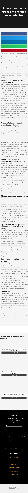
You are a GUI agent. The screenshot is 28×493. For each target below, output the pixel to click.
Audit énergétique (14, 457)
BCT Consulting (19, 449)
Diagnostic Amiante (14, 467)
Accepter (12, 490)
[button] (14, 34)
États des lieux (14, 478)
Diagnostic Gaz (14, 474)
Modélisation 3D (14, 460)
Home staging (14, 464)
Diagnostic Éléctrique (14, 471)
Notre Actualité (14, 4)
